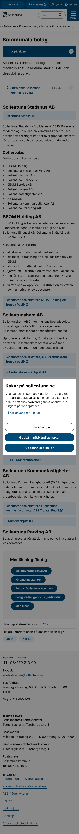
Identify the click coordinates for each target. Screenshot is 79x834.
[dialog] (39, 417)
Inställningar (41, 427)
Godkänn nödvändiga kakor (39, 437)
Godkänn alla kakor (39, 448)
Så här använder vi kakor (23, 413)
